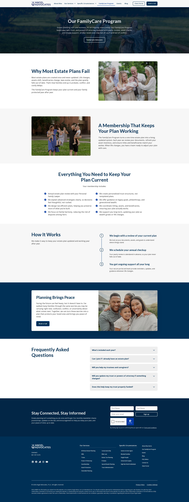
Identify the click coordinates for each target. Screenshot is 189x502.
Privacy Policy (140, 485)
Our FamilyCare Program (149, 449)
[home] (41, 3)
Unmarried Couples (126, 461)
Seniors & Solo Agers (127, 451)
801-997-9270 (36, 455)
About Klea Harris (147, 446)
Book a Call (152, 3)
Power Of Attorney (86, 461)
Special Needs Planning (108, 464)
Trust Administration (107, 467)
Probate (104, 461)
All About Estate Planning (88, 451)
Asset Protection (86, 467)
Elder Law (104, 454)
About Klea (58, 3)
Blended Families (125, 454)
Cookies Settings (152, 485)
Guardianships (85, 464)
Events (119, 3)
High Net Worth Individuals (128, 464)
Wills (82, 454)
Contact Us (145, 463)
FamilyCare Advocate (95, 40)
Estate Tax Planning (107, 457)
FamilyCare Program (106, 3)
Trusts (83, 457)
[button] (69, 3)
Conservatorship (106, 451)
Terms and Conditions (150, 428)
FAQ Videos (145, 459)
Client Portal (139, 3)
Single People (124, 457)
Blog (126, 3)
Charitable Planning (86, 471)
